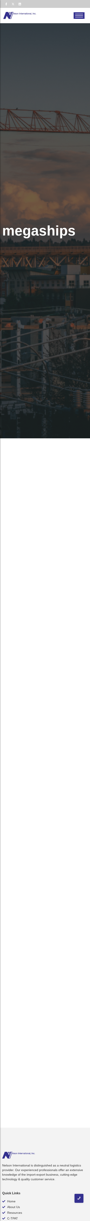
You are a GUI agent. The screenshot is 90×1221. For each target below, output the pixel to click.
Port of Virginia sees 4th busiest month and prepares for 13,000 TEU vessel (43, 513)
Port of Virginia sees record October (44, 707)
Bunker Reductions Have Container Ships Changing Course (43, 989)
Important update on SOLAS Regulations (36, 904)
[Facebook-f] (6, 4)
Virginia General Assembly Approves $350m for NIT (45, 804)
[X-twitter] (13, 4)
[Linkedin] (19, 4)
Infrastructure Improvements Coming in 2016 (36, 1074)
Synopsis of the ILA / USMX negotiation (35, 615)
